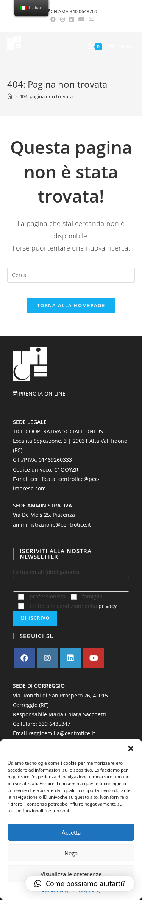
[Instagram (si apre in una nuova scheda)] (62, 19)
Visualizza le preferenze (71, 874)
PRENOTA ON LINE (41, 393)
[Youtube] (93, 658)
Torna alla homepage (71, 305)
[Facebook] (24, 658)
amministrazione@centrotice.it (52, 524)
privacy (107, 605)
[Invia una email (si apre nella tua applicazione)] (90, 19)
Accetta (71, 832)
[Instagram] (47, 658)
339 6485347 (54, 723)
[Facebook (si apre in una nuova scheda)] (53, 19)
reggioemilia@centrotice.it (61, 733)
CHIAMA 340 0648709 (73, 11)
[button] (130, 748)
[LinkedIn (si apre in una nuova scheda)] (71, 19)
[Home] (9, 96)
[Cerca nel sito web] (71, 274)
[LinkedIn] (70, 658)
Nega (71, 853)
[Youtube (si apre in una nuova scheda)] (81, 19)
